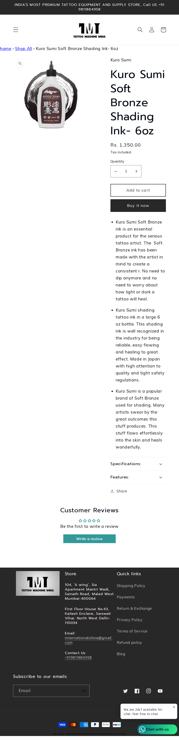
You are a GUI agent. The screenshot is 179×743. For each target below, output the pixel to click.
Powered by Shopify (111, 733)
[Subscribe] (83, 691)
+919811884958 (78, 657)
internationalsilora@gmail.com (88, 640)
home (5, 48)
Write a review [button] (89, 539)
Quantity (117, 161)
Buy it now (138, 205)
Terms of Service (132, 631)
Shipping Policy (131, 585)
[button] (16, 30)
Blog (121, 653)
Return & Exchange (134, 608)
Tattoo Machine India (80, 733)
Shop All (23, 48)
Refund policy (129, 642)
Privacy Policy (130, 619)
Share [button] (122, 491)
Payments (126, 597)
